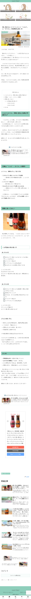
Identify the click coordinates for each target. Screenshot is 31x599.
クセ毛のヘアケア (6, 473)
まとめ (6, 107)
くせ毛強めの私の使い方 (11, 101)
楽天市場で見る (15, 447)
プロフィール (23, 592)
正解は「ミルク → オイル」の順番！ (13, 97)
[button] (28, 337)
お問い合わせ (15, 594)
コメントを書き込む (15, 575)
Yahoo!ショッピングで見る (15, 454)
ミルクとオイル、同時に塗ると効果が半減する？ (16, 95)
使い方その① (11, 103)
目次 (13, 92)
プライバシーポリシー (8, 592)
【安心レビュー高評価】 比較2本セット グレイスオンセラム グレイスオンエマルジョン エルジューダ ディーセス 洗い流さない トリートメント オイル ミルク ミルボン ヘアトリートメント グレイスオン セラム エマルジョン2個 (15, 437)
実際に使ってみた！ (9, 99)
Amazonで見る (16, 450)
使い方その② (11, 105)
